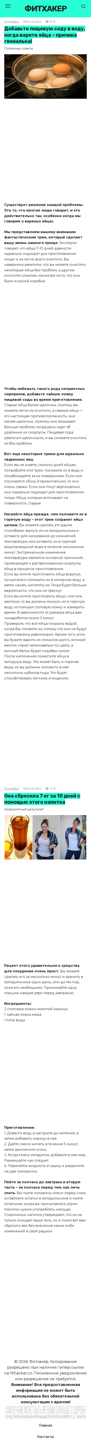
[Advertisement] (45, 151)
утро (38, 993)
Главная (45, 1425)
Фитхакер (45, 8)
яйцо (31, 248)
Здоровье (11, 22)
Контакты (45, 1437)
